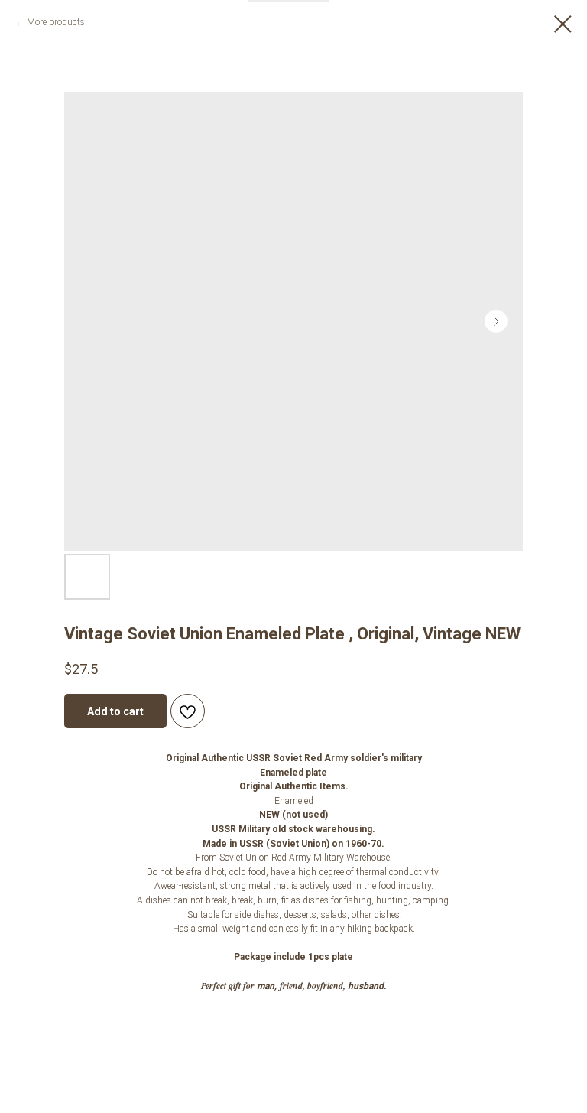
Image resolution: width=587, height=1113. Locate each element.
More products (56, 22)
